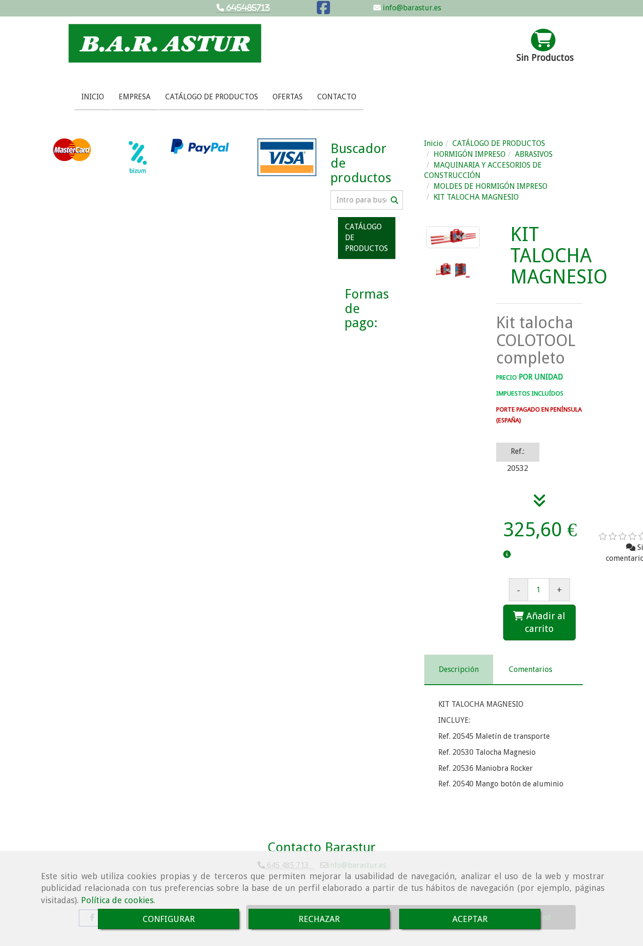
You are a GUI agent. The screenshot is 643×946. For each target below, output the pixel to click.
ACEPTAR (470, 919)
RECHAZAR (319, 919)
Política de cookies (117, 900)
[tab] (458, 670)
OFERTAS (288, 96)
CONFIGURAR (169, 919)
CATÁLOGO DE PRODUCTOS (211, 96)
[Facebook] (323, 10)
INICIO (92, 96)
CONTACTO (336, 96)
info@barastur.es (411, 7)
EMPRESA (135, 96)
